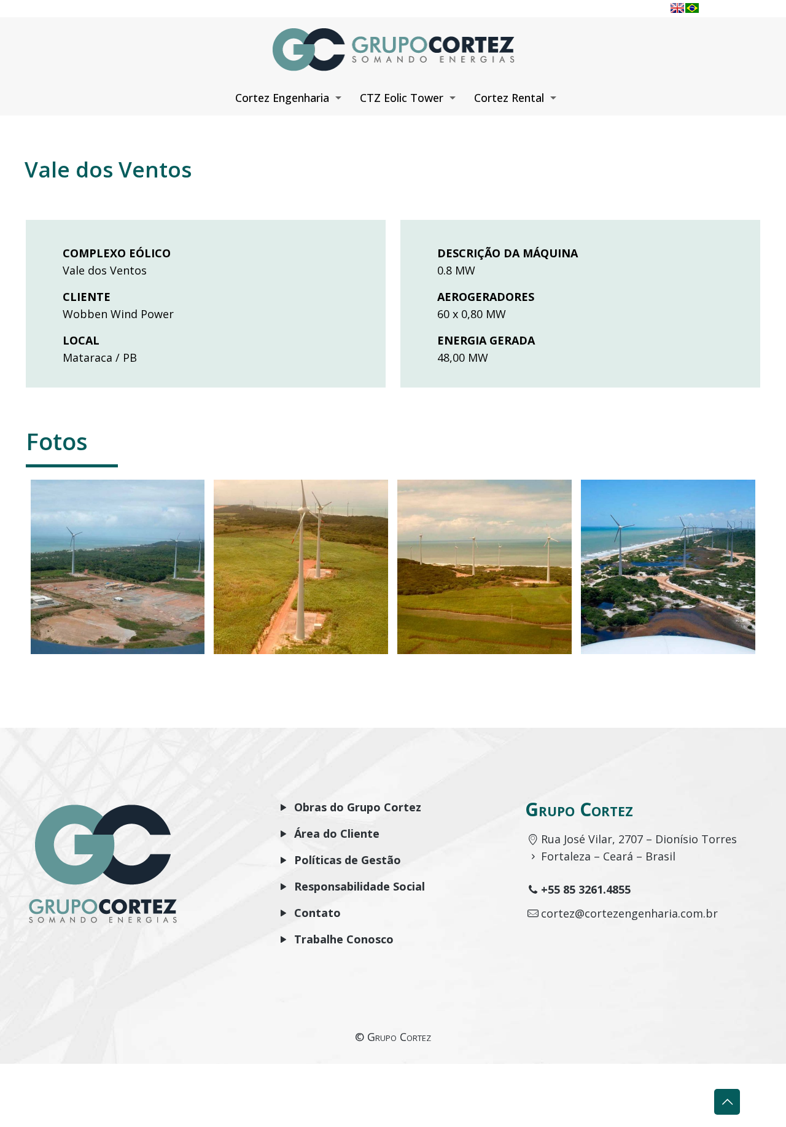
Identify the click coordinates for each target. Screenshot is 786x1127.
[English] (677, 8)
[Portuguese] (692, 8)
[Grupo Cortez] (393, 48)
